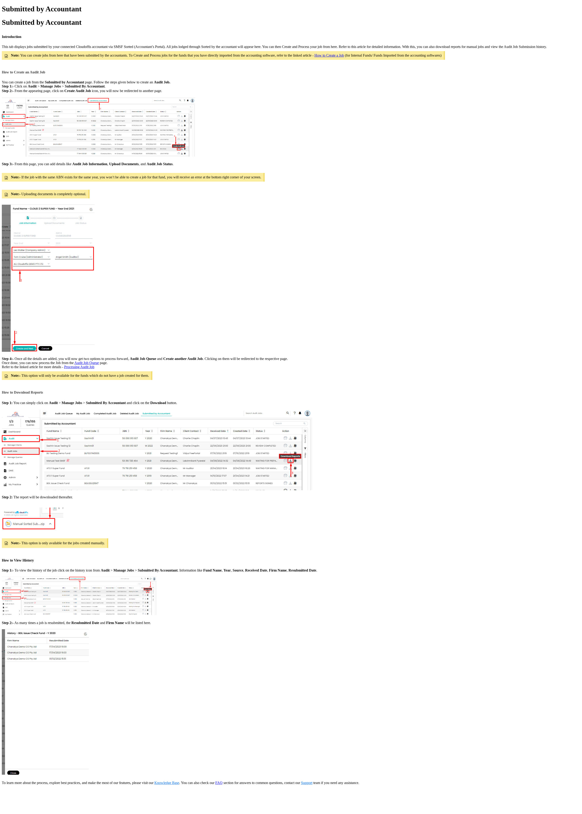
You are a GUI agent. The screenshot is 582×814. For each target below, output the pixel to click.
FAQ (219, 783)
